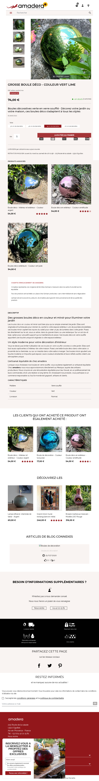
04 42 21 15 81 (58, 608)
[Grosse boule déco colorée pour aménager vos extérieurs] (19, 37)
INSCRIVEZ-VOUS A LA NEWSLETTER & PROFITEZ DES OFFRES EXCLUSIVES (18, 748)
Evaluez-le (14, 93)
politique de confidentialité (52, 698)
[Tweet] (49, 665)
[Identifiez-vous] (82, 5)
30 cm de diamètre (16, 126)
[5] (47, 213)
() (47, 560)
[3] (42, 213)
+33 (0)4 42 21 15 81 (20, 733)
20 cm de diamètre (71, 126)
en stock (78, 99)
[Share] (39, 665)
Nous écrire (39, 608)
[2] (39, 213)
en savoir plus (12, 115)
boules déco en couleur (20, 324)
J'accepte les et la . (34, 698)
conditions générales (26, 698)
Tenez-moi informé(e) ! (18, 773)
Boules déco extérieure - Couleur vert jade (25, 266)
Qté (11, 136)
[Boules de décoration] (19, 50)
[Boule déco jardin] (19, 62)
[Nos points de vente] (88, 5)
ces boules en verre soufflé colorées (55, 346)
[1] (37, 213)
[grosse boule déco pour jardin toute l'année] (19, 24)
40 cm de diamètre (34, 126)
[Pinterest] (60, 665)
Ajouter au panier (64, 135)
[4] (44, 213)
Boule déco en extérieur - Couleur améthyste (69, 208)
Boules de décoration (49, 551)
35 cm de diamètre (53, 126)
